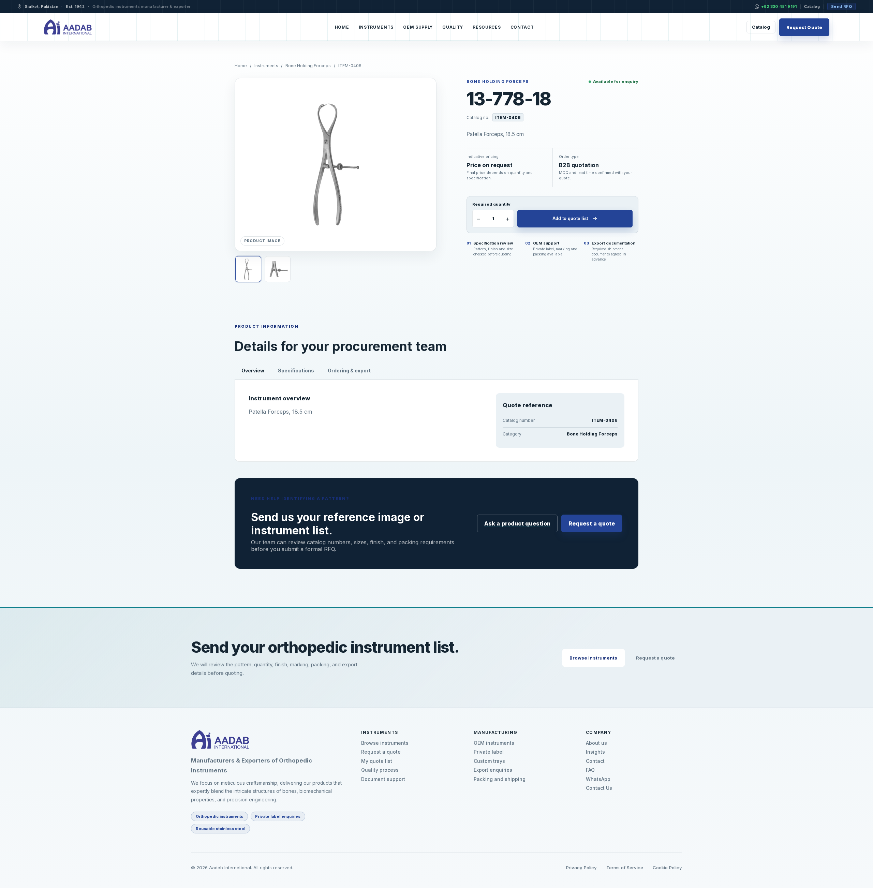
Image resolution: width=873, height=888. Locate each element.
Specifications (296, 370)
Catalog (812, 6)
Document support (383, 779)
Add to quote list (570, 218)
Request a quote (591, 523)
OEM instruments (494, 743)
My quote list (376, 761)
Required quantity (491, 204)
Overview (252, 370)
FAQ (590, 770)
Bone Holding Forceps (308, 65)
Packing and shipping (500, 779)
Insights (595, 752)
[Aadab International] (68, 27)
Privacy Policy (581, 867)
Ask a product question (517, 523)
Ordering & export (349, 370)
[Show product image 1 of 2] (248, 269)
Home (342, 27)
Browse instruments (593, 658)
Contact (522, 27)
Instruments (376, 27)
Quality (452, 27)
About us (596, 743)
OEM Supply (418, 27)
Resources (487, 27)
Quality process (380, 770)
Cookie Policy (667, 867)
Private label (489, 752)
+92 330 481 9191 (779, 6)
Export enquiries (493, 770)
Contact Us (599, 788)
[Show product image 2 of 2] (278, 269)
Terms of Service (624, 867)
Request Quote (804, 27)
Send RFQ (841, 6)
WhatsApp (598, 779)
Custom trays (489, 761)
